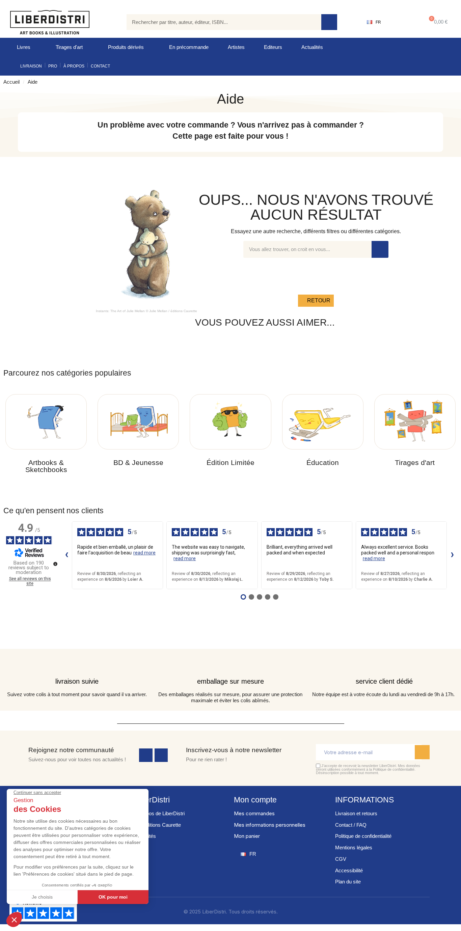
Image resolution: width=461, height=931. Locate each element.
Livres (23, 47)
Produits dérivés (126, 47)
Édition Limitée (230, 462)
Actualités (312, 47)
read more (144, 552)
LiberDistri (152, 799)
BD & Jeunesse (138, 462)
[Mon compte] (402, 22)
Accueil (11, 82)
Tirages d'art (69, 47)
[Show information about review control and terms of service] (55, 564)
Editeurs (273, 47)
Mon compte (255, 799)
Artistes (236, 47)
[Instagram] (161, 755)
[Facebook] (146, 755)
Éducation (322, 462)
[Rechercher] (329, 22)
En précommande (189, 47)
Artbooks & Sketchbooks (46, 466)
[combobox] (219, 22)
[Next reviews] (452, 555)
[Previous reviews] (66, 555)
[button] (437, 22)
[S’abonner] (422, 752)
